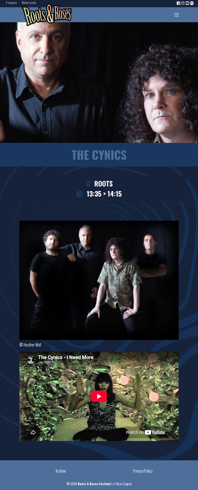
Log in (128, 484)
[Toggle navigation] (176, 15)
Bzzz (119, 484)
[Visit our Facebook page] (179, 3)
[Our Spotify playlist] (192, 3)
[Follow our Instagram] (183, 3)
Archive (61, 471)
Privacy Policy (142, 471)
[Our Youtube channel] (188, 3)
